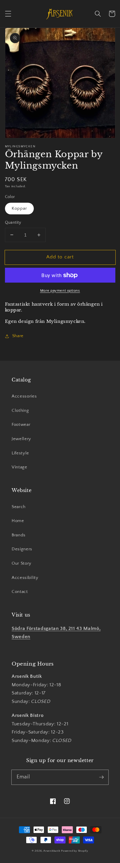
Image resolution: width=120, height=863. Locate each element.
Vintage (19, 467)
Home (18, 520)
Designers (22, 549)
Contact (20, 591)
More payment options (60, 290)
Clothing (20, 410)
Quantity (13, 222)
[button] (8, 14)
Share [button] (18, 335)
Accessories (24, 396)
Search (19, 506)
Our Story (21, 563)
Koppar (19, 208)
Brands (19, 535)
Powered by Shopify (74, 850)
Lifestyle (20, 453)
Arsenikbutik (51, 850)
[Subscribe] (101, 777)
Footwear (21, 424)
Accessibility (25, 577)
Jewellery (21, 438)
